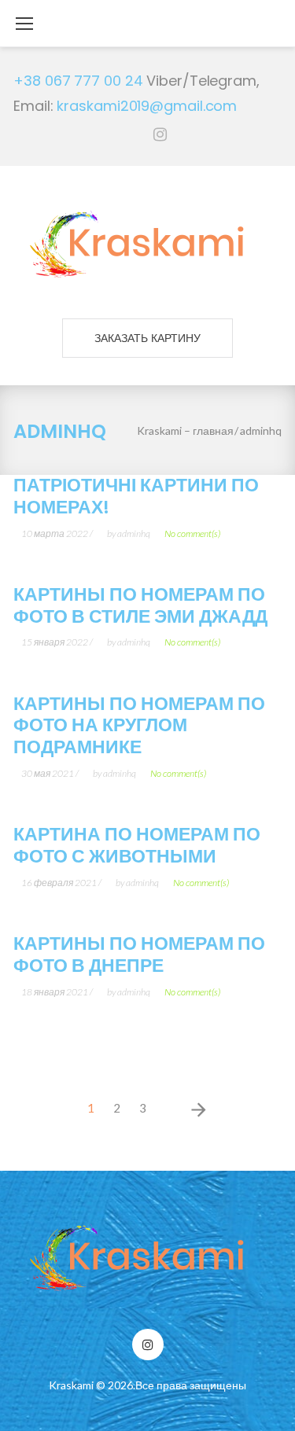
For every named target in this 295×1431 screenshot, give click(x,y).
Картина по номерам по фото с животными (136, 845)
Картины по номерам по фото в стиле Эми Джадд (140, 605)
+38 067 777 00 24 (77, 80)
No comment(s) (192, 533)
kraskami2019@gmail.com (147, 106)
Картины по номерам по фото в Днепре (139, 954)
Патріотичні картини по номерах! (136, 496)
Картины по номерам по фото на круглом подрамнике (139, 725)
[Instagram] (160, 134)
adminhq (133, 533)
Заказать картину (147, 338)
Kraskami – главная (185, 430)
